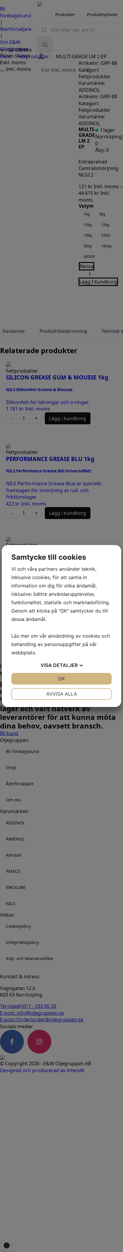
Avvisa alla (61, 694)
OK (61, 679)
